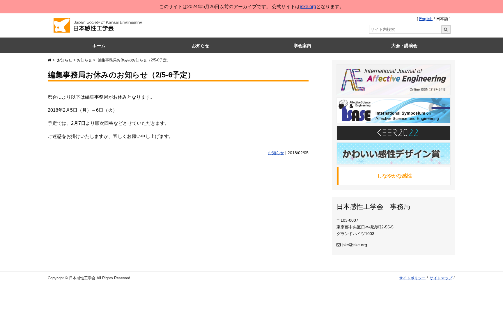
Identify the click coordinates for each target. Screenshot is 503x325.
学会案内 (302, 45)
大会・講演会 (404, 45)
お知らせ (200, 45)
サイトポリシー (412, 278)
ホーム (98, 45)
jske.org (308, 6)
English (426, 19)
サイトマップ (441, 278)
